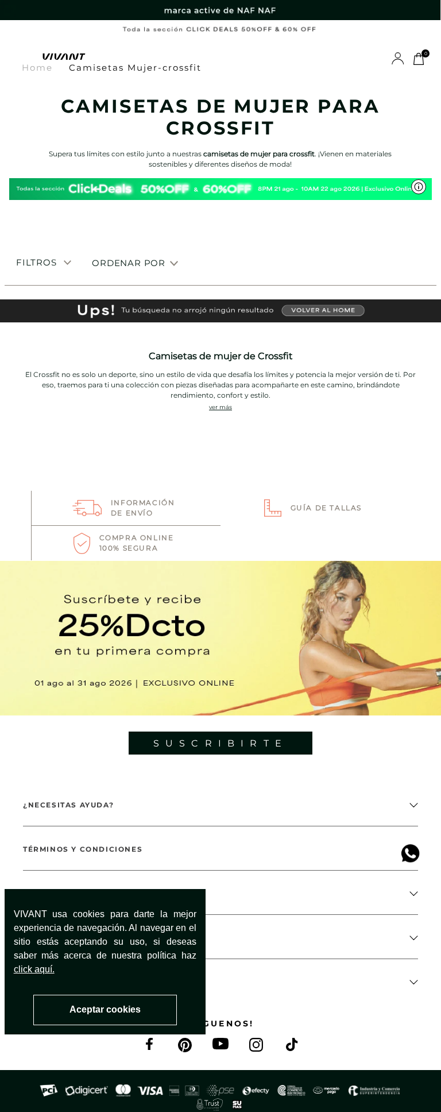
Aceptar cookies (105, 1009)
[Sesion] (398, 58)
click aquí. (34, 969)
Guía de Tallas (326, 507)
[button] (20, 57)
